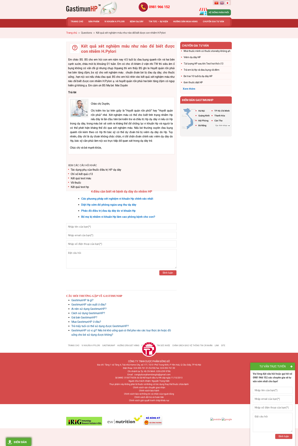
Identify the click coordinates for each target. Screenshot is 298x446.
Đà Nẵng (202, 125)
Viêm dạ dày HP (192, 57)
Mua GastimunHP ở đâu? (86, 321)
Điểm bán (20, 442)
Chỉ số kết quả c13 (82, 174)
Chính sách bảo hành (149, 390)
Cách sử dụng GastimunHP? (88, 313)
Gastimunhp (92, 8)
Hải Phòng (203, 120)
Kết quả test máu (81, 178)
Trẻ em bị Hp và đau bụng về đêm (201, 69)
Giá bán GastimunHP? (84, 317)
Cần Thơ (218, 120)
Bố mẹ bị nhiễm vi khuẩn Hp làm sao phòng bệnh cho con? (118, 216)
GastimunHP (108, 345)
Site (223, 345)
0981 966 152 (159, 7)
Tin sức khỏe (163, 345)
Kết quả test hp (80, 187)
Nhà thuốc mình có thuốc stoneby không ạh (207, 51)
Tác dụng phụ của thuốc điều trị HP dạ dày (96, 169)
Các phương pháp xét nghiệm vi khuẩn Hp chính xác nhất (117, 198)
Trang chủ (73, 345)
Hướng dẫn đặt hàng (128, 345)
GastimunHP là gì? (82, 300)
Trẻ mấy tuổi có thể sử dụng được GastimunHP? (100, 326)
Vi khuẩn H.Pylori (91, 345)
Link (217, 345)
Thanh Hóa (219, 115)
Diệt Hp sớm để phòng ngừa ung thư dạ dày (108, 204)
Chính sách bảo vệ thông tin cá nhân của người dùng (149, 394)
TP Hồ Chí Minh (222, 111)
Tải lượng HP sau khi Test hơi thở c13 (203, 63)
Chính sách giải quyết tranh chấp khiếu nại (149, 400)
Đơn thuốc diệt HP (193, 82)
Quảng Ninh (204, 115)
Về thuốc (76, 182)
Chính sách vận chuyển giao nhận (149, 387)
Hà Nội (201, 111)
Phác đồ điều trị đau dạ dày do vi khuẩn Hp (108, 210)
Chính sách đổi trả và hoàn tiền (149, 397)
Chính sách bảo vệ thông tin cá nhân (192, 345)
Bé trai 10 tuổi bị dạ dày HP (198, 76)
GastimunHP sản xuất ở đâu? (88, 304)
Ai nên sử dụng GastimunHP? (89, 308)
